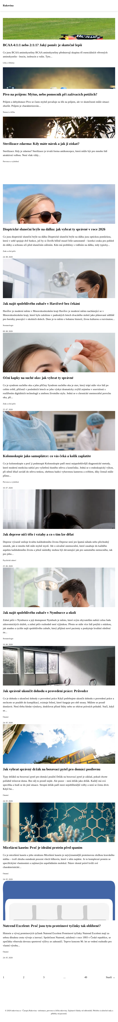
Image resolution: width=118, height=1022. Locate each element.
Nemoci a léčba (9, 112)
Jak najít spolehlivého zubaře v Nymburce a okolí (39, 612)
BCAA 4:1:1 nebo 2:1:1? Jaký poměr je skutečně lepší (42, 45)
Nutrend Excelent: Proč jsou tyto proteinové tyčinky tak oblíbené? (52, 926)
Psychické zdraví (9, 560)
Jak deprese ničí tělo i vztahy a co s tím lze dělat (38, 534)
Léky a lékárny (9, 63)
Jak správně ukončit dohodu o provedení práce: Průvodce (45, 691)
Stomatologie (8, 325)
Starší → (110, 977)
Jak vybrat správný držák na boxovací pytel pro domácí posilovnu (51, 769)
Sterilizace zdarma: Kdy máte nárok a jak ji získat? (41, 144)
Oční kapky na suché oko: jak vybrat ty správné (38, 378)
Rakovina (8, 5)
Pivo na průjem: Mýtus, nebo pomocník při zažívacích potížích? (50, 94)
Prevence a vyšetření (11, 161)
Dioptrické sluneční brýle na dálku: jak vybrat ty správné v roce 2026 (54, 229)
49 (85, 977)
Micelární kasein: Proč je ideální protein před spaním (42, 847)
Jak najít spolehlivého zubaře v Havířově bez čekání (41, 303)
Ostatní (5, 717)
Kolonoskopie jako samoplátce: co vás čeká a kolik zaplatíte (47, 456)
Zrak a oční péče (9, 251)
